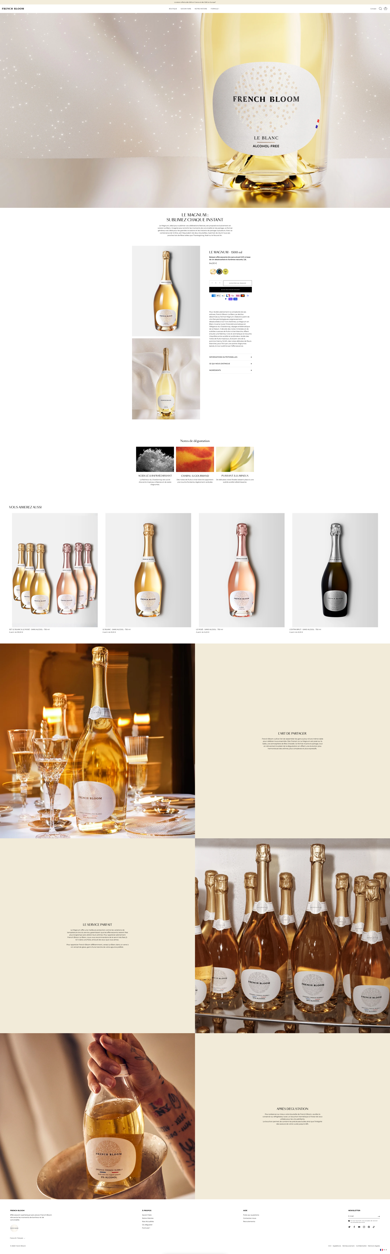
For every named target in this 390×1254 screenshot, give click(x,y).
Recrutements (249, 1221)
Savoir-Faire (147, 1215)
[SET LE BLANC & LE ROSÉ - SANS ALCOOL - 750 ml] (55, 570)
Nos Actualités (148, 1221)
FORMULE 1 (215, 9)
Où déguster (147, 1225)
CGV (329, 1246)
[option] (195, 110)
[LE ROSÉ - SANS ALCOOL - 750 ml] (241, 570)
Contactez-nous (249, 1218)
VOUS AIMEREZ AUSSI (25, 507)
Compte (373, 9)
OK (364, 1245)
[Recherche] (380, 8)
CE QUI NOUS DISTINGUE (219, 364)
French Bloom (21, 1246)
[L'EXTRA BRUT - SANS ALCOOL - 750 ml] (335, 570)
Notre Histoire (147, 1218)
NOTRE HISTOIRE (201, 9)
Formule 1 (146, 1228)
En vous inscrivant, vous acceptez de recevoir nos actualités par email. (365, 1239)
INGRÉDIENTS (215, 370)
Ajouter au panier (237, 283)
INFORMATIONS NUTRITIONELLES (223, 357)
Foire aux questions (251, 1215)
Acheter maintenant (230, 289)
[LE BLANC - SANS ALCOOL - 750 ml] (148, 570)
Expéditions (337, 1246)
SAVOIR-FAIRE (186, 9)
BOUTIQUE (173, 9)
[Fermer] (385, 1209)
